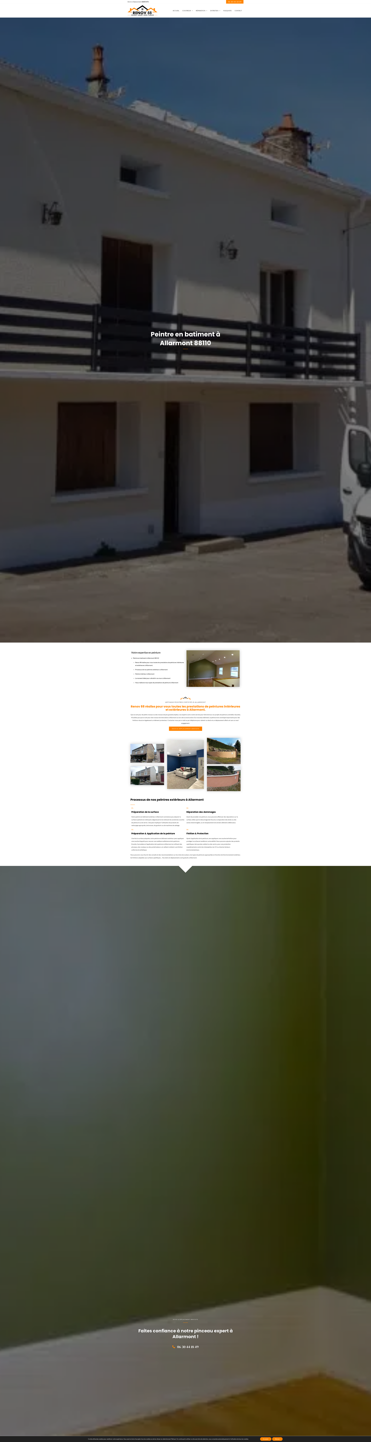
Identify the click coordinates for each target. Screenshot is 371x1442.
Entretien (214, 10)
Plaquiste (227, 10)
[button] (234, 2)
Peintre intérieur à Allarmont (144, 674)
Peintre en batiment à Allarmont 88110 (146, 658)
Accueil (176, 10)
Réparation (200, 10)
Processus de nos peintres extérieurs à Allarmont (151, 669)
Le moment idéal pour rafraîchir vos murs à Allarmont (152, 678)
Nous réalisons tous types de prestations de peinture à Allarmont (156, 682)
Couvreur (186, 10)
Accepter (265, 1439)
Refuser (277, 1439)
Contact (238, 10)
